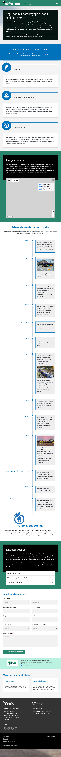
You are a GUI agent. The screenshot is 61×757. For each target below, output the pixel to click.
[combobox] (16, 628)
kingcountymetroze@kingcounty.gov (43, 713)
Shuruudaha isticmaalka (9, 741)
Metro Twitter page (8, 728)
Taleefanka (34, 616)
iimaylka (7, 616)
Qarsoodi (5, 739)
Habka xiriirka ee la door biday (39, 625)
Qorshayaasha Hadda (14, 573)
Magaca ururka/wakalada (9, 607)
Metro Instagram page (12, 728)
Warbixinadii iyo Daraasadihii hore (18, 578)
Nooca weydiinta (7, 625)
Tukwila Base (49, 448)
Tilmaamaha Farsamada (15, 583)
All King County (50, 737)
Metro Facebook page (5, 728)
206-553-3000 (15, 717)
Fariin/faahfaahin (10, 633)
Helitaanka (6, 736)
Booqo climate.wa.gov (26, 665)
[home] (16, 3)
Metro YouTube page (16, 728)
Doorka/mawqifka (36, 607)
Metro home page (9, 703)
